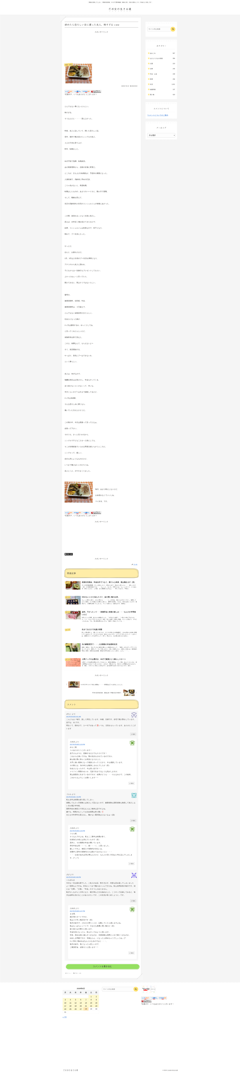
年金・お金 (69, 554)
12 (75, 1003)
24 (65, 1009)
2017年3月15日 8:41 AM (73, 716)
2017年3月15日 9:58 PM (73, 877)
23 (96, 1006)
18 (70, 1006)
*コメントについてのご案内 (157, 115)
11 (70, 1003)
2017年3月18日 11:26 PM (77, 831)
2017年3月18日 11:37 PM (77, 911)
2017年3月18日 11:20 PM (77, 744)
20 (81, 1006)
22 (91, 1006)
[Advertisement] (101, 46)
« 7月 (65, 1017)
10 (65, 1003)
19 (75, 1006)
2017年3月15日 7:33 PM (73, 797)
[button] (173, 29)
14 (86, 1003)
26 (75, 1009)
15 (91, 1003)
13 (81, 1003)
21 (86, 1006)
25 (70, 1009)
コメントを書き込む (102, 966)
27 (81, 1009)
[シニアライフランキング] (96, 91)
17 (65, 1006)
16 (96, 1003)
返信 (134, 734)
